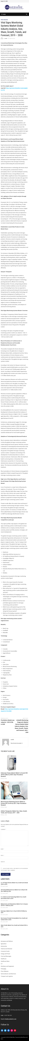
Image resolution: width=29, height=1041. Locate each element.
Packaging (3, 968)
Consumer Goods (5, 951)
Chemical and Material (6, 948)
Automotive (4, 946)
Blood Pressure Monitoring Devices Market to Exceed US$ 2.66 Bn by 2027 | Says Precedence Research (13, 803)
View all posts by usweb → (17, 743)
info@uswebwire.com (10, 1019)
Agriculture (3, 943)
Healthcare (3, 958)
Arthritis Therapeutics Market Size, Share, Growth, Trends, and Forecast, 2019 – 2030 (14, 812)
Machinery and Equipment (7, 966)
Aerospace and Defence (7, 941)
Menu (4, 14)
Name (2, 849)
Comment (3, 829)
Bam (2, 1039)
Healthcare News (5, 961)
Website (3, 861)
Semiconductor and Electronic (8, 973)
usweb (6, 38)
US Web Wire (12, 1037)
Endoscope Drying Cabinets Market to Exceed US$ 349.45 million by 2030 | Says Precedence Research (14, 774)
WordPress (23, 1037)
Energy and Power (5, 953)
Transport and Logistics (7, 976)
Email (2, 855)
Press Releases (4, 19)
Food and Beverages (6, 956)
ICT (2, 963)
